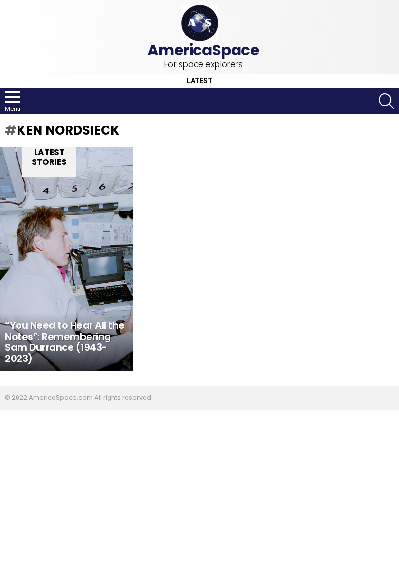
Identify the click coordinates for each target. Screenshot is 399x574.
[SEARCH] (386, 101)
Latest (200, 81)
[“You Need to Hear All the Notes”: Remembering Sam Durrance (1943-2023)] (66, 259)
